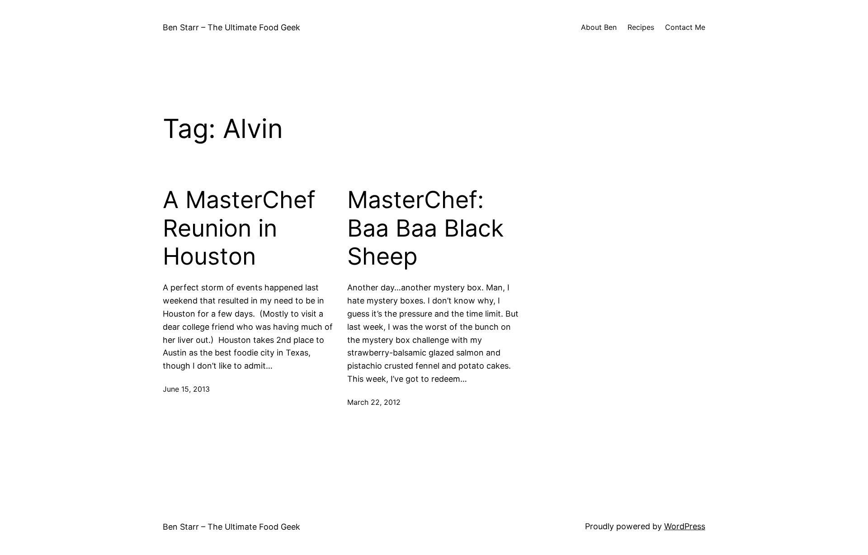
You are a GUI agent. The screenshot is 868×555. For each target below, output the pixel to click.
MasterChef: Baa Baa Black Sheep (425, 228)
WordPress (684, 526)
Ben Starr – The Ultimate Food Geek (231, 27)
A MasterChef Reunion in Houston (239, 228)
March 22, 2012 (374, 402)
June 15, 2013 (186, 389)
